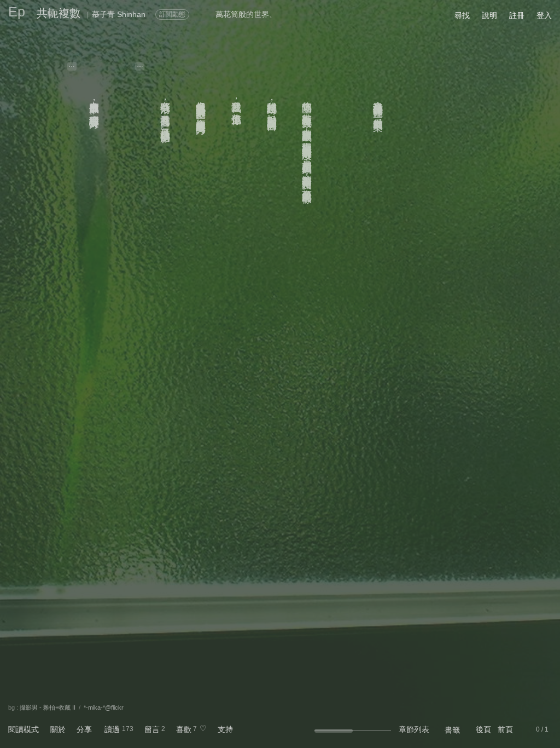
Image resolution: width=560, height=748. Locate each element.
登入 (544, 15)
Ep (16, 11)
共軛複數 (58, 13)
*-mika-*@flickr (104, 707)
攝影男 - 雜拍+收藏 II (47, 707)
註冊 (516, 15)
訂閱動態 (172, 14)
